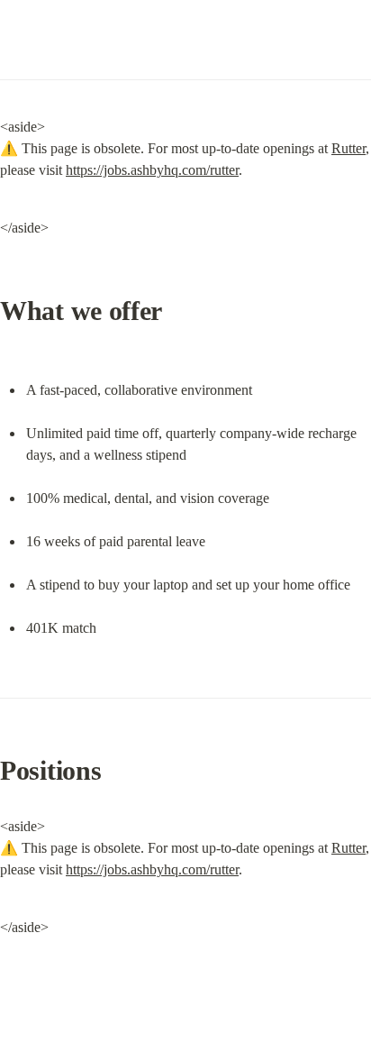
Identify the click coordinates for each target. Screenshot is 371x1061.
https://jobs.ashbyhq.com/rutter (152, 170)
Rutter (348, 148)
